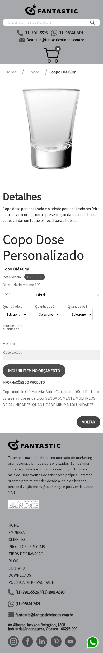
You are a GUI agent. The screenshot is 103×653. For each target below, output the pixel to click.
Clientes (16, 539)
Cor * (7, 294)
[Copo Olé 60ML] (51, 130)
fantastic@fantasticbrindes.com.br (44, 614)
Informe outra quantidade (12, 327)
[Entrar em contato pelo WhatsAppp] (92, 647)
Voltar (88, 422)
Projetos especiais (26, 546)
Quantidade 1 (12, 306)
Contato (16, 568)
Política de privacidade (31, 582)
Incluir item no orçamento (34, 370)
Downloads (19, 575)
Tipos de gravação (25, 553)
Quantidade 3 (77, 306)
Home (13, 525)
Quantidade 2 (44, 306)
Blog (13, 560)
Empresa (16, 532)
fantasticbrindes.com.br (55, 39)
